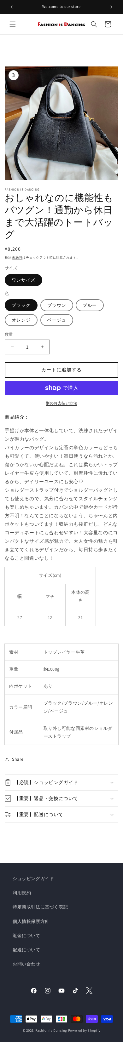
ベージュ (56, 320)
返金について (26, 935)
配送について (26, 950)
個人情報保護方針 (31, 921)
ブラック (21, 305)
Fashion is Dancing (51, 1030)
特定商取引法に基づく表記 (40, 907)
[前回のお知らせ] (12, 7)
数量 (9, 334)
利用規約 (22, 893)
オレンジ (21, 320)
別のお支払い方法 (61, 403)
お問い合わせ (26, 964)
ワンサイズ (23, 280)
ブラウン (56, 305)
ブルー (90, 305)
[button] (13, 24)
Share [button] (18, 759)
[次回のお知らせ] (111, 7)
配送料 (17, 257)
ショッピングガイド (33, 878)
